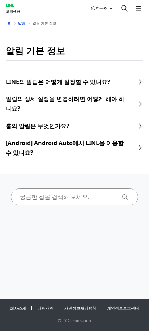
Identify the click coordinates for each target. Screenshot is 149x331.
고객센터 (13, 11)
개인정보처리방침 (80, 308)
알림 (21, 23)
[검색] (124, 8)
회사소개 (18, 308)
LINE (10, 5)
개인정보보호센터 (123, 308)
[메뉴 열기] (139, 8)
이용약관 (45, 308)
